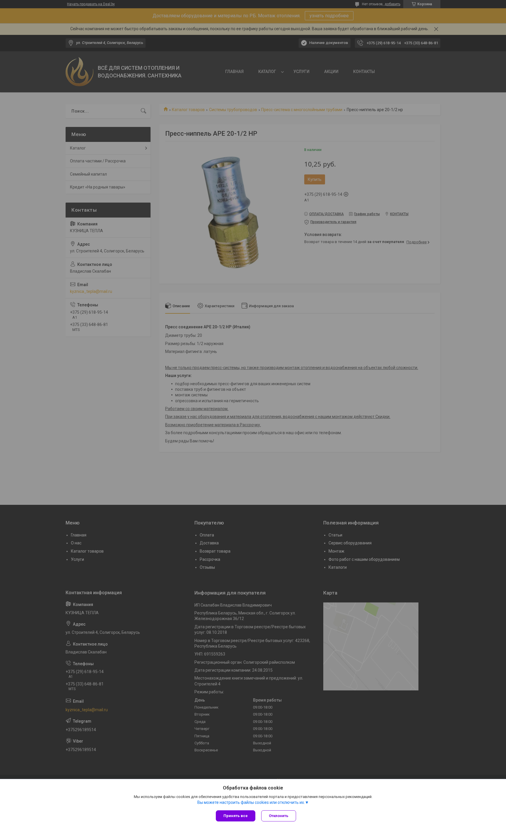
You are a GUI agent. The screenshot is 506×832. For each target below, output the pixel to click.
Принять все (235, 816)
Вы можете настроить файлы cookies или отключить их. (251, 802)
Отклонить (278, 816)
